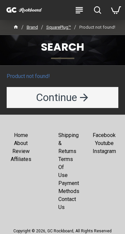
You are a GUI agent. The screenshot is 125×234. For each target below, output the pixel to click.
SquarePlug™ (58, 27)
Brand (32, 27)
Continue (56, 97)
